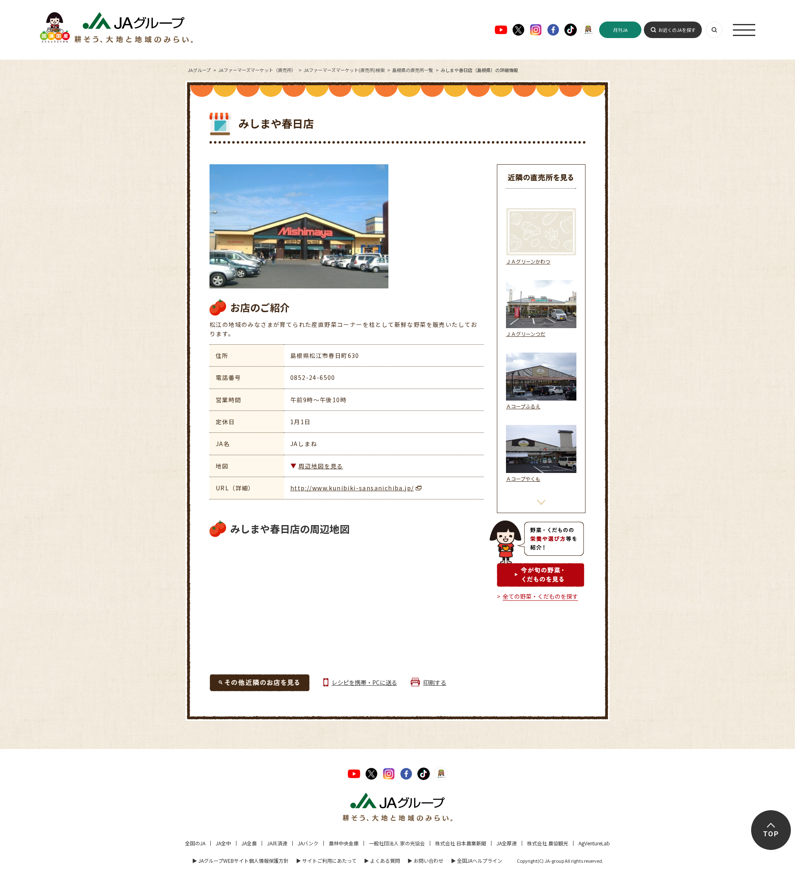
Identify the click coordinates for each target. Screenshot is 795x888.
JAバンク (308, 843)
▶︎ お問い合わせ (425, 860)
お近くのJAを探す (677, 29)
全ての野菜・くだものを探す (540, 596)
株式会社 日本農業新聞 (460, 843)
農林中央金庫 (344, 843)
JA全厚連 (506, 843)
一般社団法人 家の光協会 (397, 843)
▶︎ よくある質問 (382, 860)
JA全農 (249, 843)
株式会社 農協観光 (547, 843)
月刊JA (620, 29)
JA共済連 (277, 843)
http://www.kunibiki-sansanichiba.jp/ (352, 488)
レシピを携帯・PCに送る (364, 682)
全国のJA (195, 843)
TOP (770, 834)
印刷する (434, 682)
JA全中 (223, 843)
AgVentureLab (594, 843)
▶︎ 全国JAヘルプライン (476, 860)
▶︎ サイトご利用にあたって (326, 860)
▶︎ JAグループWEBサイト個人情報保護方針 (240, 860)
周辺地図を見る (321, 466)
